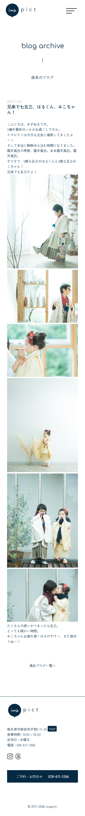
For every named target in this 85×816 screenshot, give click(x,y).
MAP (52, 729)
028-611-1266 (26, 745)
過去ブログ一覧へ (42, 665)
